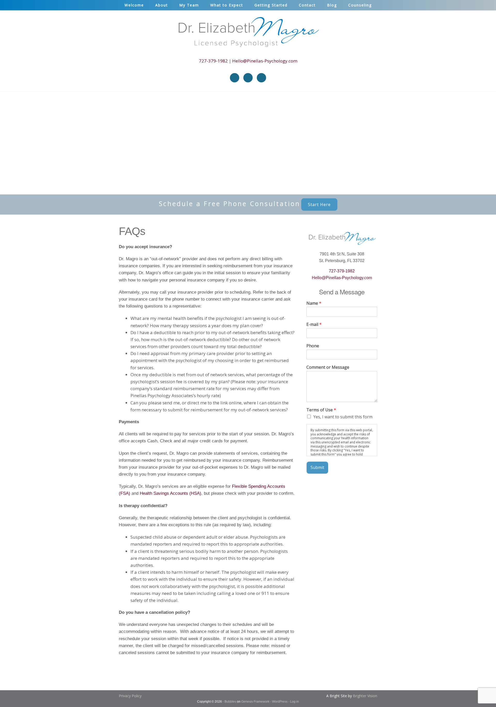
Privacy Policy (130, 695)
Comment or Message (327, 367)
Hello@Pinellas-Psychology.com (264, 61)
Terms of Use (321, 410)
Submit (317, 467)
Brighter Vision (365, 695)
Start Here (319, 204)
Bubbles (230, 701)
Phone (312, 346)
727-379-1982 (213, 61)
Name (313, 303)
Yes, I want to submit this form (343, 417)
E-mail (314, 324)
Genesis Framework (255, 701)
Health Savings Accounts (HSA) (170, 493)
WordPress (280, 701)
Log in (294, 701)
